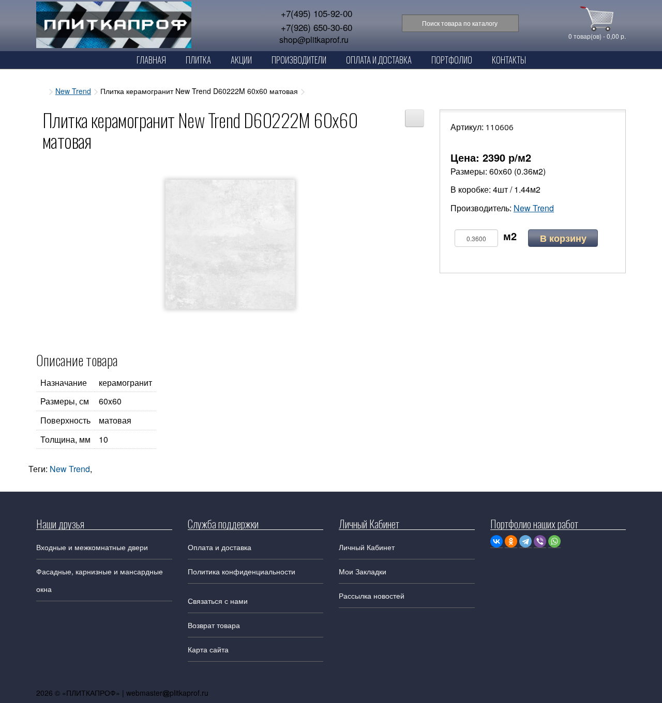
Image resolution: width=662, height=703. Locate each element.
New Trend (73, 91)
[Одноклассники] (511, 541)
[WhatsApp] (554, 541)
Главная (151, 59)
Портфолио (451, 59)
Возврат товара (214, 625)
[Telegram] (525, 541)
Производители (299, 59)
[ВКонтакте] (496, 541)
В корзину (563, 238)
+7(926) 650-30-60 (316, 27)
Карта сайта (208, 649)
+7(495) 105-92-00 (316, 13)
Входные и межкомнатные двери (92, 547)
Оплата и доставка (219, 547)
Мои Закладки (362, 571)
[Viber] (540, 541)
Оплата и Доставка (379, 59)
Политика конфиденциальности (241, 571)
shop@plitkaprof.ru (314, 40)
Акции (241, 59)
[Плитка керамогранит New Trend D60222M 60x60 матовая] (230, 244)
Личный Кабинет (367, 547)
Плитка (198, 59)
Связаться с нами (218, 601)
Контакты (509, 59)
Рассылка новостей (371, 595)
